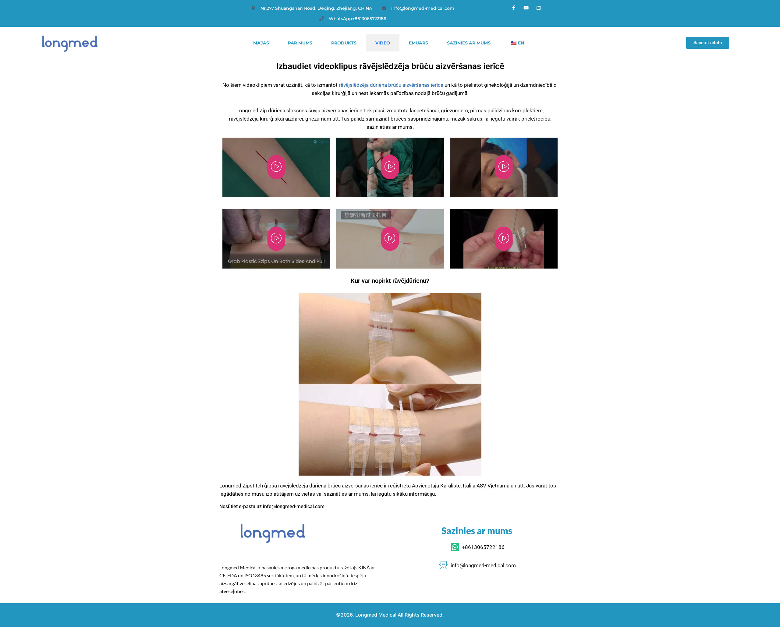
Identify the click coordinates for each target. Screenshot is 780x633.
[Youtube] (526, 7)
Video (382, 42)
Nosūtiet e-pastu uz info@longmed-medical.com (271, 506)
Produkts (343, 42)
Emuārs (418, 42)
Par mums (300, 42)
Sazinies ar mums (469, 42)
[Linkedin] (538, 7)
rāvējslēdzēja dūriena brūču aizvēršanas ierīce (391, 85)
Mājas (261, 42)
